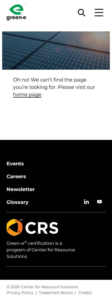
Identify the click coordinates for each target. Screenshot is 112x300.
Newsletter (21, 189)
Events (15, 164)
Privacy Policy (20, 292)
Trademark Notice (56, 292)
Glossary (18, 202)
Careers (16, 176)
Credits (85, 292)
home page (27, 95)
